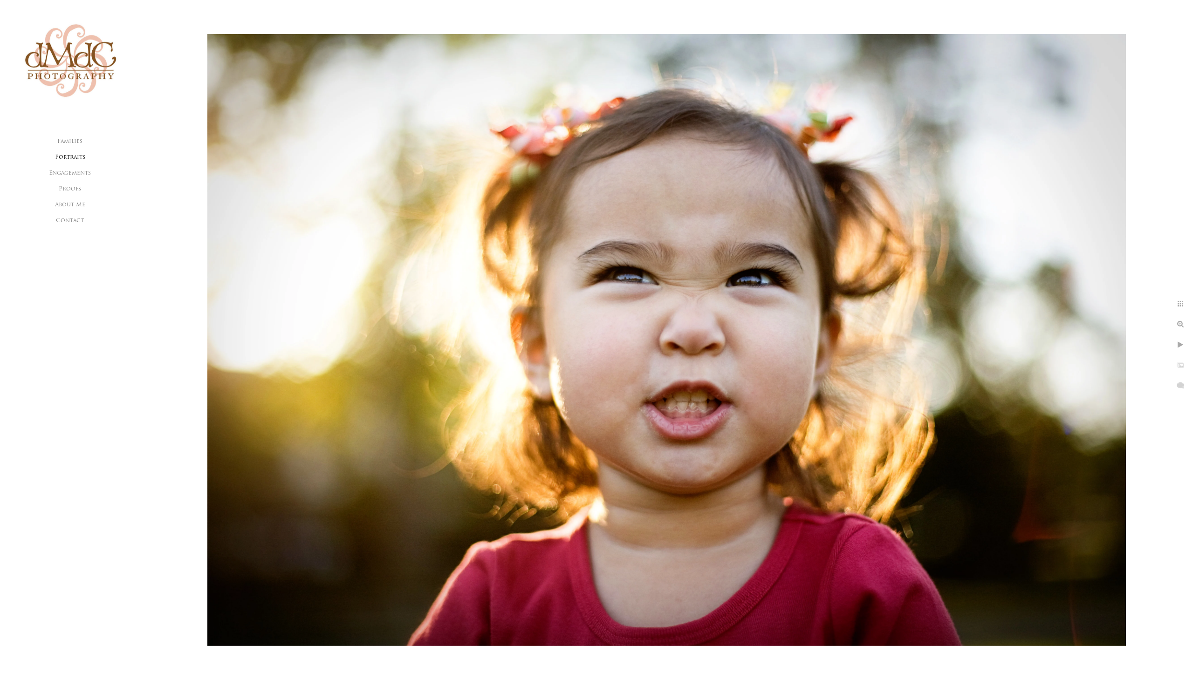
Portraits (70, 157)
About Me (70, 205)
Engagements (70, 173)
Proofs (70, 189)
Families (69, 141)
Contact (70, 221)
